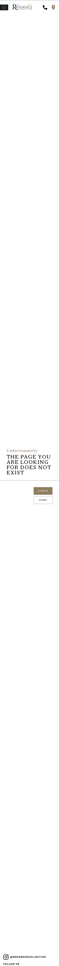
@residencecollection (28, 957)
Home (43, 500)
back (43, 491)
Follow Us (11, 964)
